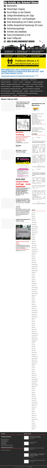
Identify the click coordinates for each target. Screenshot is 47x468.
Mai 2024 (33, 256)
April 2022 (33, 302)
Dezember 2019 (35, 356)
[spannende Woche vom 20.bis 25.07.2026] (26, 450)
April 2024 (33, 258)
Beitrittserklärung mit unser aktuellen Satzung (11, 88)
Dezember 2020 (35, 333)
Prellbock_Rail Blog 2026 (6, 95)
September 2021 (35, 316)
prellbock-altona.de (9, 445)
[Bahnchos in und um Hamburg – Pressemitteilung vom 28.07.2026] (26, 438)
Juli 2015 (33, 428)
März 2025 (34, 243)
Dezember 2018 (35, 379)
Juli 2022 (33, 297)
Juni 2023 (33, 275)
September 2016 (35, 419)
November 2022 (35, 289)
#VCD (33, 179)
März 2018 (34, 396)
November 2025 (35, 228)
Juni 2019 (33, 367)
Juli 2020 (33, 342)
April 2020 (33, 348)
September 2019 (35, 361)
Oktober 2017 (34, 405)
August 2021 (34, 318)
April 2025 (33, 241)
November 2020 (35, 335)
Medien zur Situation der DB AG (36, 91)
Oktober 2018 (34, 383)
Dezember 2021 (35, 310)
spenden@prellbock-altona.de (37, 131)
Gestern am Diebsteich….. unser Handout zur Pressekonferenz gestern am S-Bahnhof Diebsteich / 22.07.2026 (37, 454)
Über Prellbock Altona (5, 79)
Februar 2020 (34, 352)
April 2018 (33, 394)
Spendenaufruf (28, 82)
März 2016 (34, 425)
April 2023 (33, 279)
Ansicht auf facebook (41, 166)
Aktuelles (15, 82)
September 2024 (35, 251)
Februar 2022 (34, 306)
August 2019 (34, 363)
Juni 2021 (33, 321)
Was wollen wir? (16, 79)
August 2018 (34, 386)
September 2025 (35, 232)
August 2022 (34, 295)
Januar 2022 (34, 308)
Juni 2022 (33, 298)
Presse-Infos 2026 (24, 79)
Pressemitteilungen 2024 (6, 82)
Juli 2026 (33, 212)
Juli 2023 (33, 274)
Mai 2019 (33, 369)
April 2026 (33, 218)
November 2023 (35, 266)
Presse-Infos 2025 (33, 79)
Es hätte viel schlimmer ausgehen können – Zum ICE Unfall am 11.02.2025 (23, 200)
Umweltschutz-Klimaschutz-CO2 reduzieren (31, 88)
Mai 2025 (33, 239)
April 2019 (33, 371)
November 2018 (35, 381)
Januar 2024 (34, 262)
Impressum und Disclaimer (17, 91)
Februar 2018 (34, 398)
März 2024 (34, 260)
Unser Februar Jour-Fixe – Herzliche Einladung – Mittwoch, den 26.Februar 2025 (23, 104)
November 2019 (35, 358)
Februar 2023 (34, 283)
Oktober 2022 (34, 291)
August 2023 (34, 272)
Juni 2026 (33, 214)
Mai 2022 (33, 300)
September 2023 (35, 270)
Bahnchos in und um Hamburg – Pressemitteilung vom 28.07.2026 (35, 437)
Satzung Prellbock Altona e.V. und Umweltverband (27, 93)
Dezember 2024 (35, 249)
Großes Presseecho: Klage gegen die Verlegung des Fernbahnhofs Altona (38, 174)
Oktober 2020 (34, 337)
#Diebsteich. (40, 183)
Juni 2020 (33, 344)
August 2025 (34, 233)
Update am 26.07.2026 (33, 442)
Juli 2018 (33, 388)
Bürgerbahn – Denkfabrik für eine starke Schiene (10, 84)
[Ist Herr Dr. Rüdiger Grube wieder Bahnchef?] (26, 462)
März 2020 (34, 350)
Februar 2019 (34, 375)
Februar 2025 (34, 245)
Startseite (21, 82)
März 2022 (34, 304)
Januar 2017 (34, 417)
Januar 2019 (34, 377)
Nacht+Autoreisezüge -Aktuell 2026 (8, 93)
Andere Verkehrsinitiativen (17, 86)
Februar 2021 (34, 329)
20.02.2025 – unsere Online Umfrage (21, 151)
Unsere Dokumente (29, 86)
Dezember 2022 (35, 287)
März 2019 (34, 373)
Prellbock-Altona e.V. (39, 86)
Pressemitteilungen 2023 (6, 86)
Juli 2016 (33, 421)
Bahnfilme (26, 91)
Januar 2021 (34, 331)
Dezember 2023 (35, 264)
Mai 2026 (33, 216)
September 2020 (35, 339)
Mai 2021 (33, 323)
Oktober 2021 (34, 314)
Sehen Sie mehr (42, 152)
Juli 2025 (33, 235)
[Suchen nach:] (38, 100)
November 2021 (35, 312)
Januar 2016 (34, 426)
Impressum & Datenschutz (5, 450)
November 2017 (35, 404)
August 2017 (34, 407)
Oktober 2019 (34, 360)
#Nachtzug (43, 151)
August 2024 (34, 253)
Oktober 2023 (34, 268)
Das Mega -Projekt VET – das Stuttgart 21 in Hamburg (32, 84)
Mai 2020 (33, 346)
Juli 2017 (33, 409)
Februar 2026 (34, 222)
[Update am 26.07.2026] (26, 444)
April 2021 (33, 325)
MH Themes (30, 466)
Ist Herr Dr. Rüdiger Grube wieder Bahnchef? (37, 460)
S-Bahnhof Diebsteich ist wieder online (23, 220)
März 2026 (34, 220)
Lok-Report (14, 95)
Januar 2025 (34, 247)
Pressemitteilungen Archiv (38, 82)
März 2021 (34, 327)
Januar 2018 (34, 400)
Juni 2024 (33, 254)
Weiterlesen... (18, 146)
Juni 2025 (33, 237)
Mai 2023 (33, 277)
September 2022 (35, 293)
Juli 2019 (33, 365)
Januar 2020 (34, 354)
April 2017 (33, 411)
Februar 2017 (34, 415)
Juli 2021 (33, 319)
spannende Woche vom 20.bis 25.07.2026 (37, 447)
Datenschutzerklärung (5, 91)
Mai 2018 (33, 392)
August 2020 (34, 340)
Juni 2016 (33, 423)
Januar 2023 (34, 285)
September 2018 (35, 384)
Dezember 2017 (35, 402)
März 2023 (34, 281)
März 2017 (34, 413)
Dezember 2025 (35, 226)
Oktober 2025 (34, 230)
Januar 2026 (34, 224)
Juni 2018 (33, 390)
